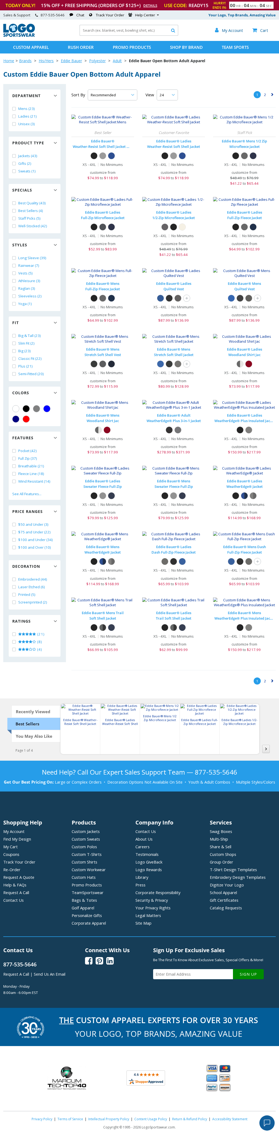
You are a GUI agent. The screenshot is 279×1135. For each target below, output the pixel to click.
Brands (25, 60)
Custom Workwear (89, 869)
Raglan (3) (26, 288)
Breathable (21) (31, 466)
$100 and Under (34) (35, 539)
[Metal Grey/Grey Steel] (253, 495)
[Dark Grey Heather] (102, 495)
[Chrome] (102, 155)
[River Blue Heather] (111, 495)
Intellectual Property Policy (108, 1119)
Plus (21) (25, 366)
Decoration (26, 566)
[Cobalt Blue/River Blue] (244, 495)
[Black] (26, 408)
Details (150, 5)
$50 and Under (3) (33, 524)
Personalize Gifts (87, 915)
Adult (117, 60)
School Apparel (223, 892)
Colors (20, 392)
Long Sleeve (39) (32, 257)
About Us (144, 839)
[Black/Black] (169, 430)
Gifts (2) (24, 163)
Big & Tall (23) (29, 335)
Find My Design (17, 839)
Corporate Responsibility (157, 892)
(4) (39, 649)
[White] (15, 408)
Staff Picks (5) (29, 218)
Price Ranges (27, 511)
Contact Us (13, 900)
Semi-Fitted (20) (31, 373)
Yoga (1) (25, 303)
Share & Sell (220, 846)
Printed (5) (26, 594)
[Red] (26, 419)
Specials (22, 190)
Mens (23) (26, 108)
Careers (142, 846)
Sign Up (248, 974)
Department (26, 95)
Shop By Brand (186, 47)
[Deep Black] (169, 298)
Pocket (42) (27, 450)
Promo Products (132, 47)
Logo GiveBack (148, 862)
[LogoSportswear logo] (19, 35)
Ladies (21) (27, 116)
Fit (15, 322)
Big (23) (24, 350)
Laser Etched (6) (31, 586)
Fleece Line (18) (31, 473)
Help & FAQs (14, 885)
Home (8, 60)
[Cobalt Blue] (111, 155)
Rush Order (81, 47)
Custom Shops (223, 854)
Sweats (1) (27, 171)
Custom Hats (84, 877)
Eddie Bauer (71, 60)
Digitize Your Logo (227, 885)
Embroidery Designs (238, 877)
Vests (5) (25, 273)
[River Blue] (253, 227)
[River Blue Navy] (111, 364)
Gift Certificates (224, 900)
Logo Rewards (148, 869)
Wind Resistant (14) (34, 481)
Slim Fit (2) (26, 343)
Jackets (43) (27, 155)
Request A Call (16, 892)
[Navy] (15, 419)
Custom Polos (84, 846)
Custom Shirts (84, 862)
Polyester (97, 60)
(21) (40, 634)
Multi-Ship (219, 839)
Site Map (143, 923)
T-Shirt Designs (233, 869)
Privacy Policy (42, 1119)
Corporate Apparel (89, 923)
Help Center (145, 15)
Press (140, 885)
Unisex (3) (26, 123)
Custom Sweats (86, 839)
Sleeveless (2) (30, 296)
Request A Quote (18, 877)
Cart (260, 30)
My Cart (10, 846)
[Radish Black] (248, 364)
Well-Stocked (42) (32, 225)
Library (141, 877)
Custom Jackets (86, 831)
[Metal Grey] (177, 430)
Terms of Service (70, 1119)
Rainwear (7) (28, 265)
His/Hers (46, 60)
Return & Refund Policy (189, 1119)
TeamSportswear (88, 892)
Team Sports (235, 47)
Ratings (21, 621)
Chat (80, 15)
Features (23, 437)
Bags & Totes (84, 900)
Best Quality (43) (32, 203)
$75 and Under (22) (34, 532)
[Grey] (36, 408)
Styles (19, 244)
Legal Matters (148, 915)
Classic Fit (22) (30, 358)
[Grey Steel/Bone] (240, 364)
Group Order (221, 862)
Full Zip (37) (27, 458)
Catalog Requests (226, 907)
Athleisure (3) (29, 280)
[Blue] (46, 408)
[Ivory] (182, 227)
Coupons (11, 854)
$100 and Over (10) (34, 547)
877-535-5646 (53, 15)
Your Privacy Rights (153, 907)
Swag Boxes (221, 831)
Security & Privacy (151, 900)
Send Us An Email (49, 974)
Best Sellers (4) (30, 210)
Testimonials (147, 854)
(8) (39, 641)
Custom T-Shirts (87, 854)
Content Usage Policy (150, 1119)
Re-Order (11, 869)
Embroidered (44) (32, 579)
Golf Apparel (83, 907)
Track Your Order (110, 15)
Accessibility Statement (229, 1119)
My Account (14, 831)
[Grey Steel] (244, 155)
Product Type (28, 142)
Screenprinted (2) (32, 602)
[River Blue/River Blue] (111, 627)
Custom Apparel (31, 47)
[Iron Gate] (177, 298)
